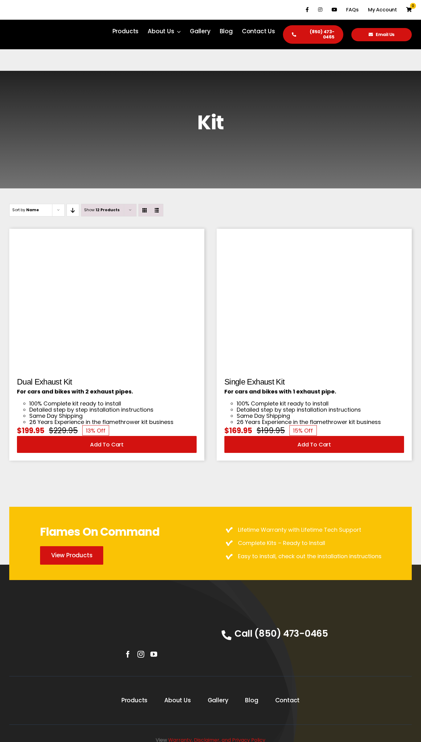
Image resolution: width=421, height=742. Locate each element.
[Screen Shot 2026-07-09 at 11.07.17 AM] (314, 239)
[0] (409, 10)
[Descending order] (73, 210)
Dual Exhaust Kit (44, 381)
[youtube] (153, 654)
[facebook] (128, 654)
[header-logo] (140, 613)
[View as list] (157, 210)
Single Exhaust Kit (254, 381)
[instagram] (140, 654)
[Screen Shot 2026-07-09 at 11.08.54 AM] (107, 239)
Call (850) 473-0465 (281, 633)
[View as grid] (145, 210)
